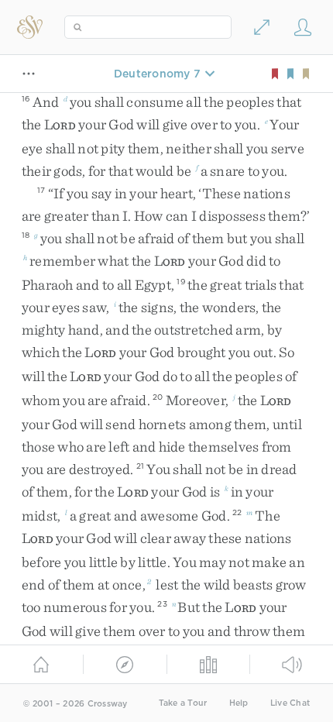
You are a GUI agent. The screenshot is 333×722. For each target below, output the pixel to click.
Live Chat (290, 703)
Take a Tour (183, 703)
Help (239, 703)
